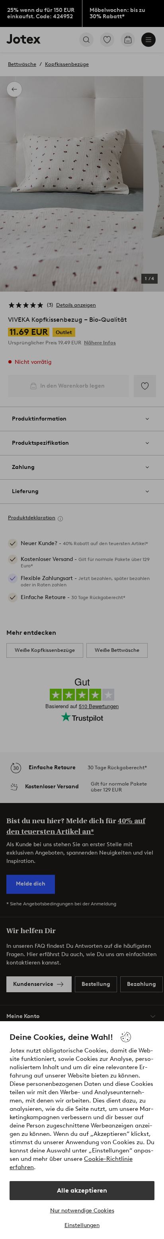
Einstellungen (82, 1225)
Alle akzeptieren (82, 1190)
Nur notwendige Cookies (82, 1210)
